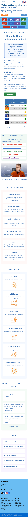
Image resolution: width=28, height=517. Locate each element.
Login (23, 14)
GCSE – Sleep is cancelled (10, 154)
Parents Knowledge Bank (7, 500)
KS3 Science (14, 311)
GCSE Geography (14, 346)
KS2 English (14, 294)
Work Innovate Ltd (4, 515)
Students (9, 10)
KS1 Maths (14, 276)
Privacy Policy (18, 506)
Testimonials (18, 502)
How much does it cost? (12, 466)
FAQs (2, 485)
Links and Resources (6, 503)
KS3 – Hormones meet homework (12, 151)
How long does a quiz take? (13, 451)
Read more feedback (14, 426)
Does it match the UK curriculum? (14, 446)
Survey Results (4, 510)
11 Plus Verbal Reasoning (14, 328)
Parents (3, 10)
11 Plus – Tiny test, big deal (11, 158)
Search (14, 1)
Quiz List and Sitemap (6, 505)
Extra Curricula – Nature (14, 362)
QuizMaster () (7, 12)
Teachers (19, 10)
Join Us (5, 14)
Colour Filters (4, 506)
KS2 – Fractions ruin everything (12, 148)
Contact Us (3, 484)
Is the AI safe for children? (12, 455)
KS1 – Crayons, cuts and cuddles (12, 144)
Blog (2, 502)
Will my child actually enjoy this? (14, 441)
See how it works (10, 94)
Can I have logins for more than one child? (14, 461)
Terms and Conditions (20, 505)
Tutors (14, 10)
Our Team (17, 500)
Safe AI (2, 508)
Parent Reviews (18, 503)
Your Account (4, 487)
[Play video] (14, 170)
